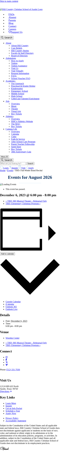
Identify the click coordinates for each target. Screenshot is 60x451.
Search (8, 37)
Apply (31, 168)
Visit (23, 168)
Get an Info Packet (14, 408)
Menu (3, 157)
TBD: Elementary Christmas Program (23, 203)
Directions (5, 391)
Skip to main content (9, 1)
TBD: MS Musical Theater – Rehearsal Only (26, 201)
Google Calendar (13, 301)
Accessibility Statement (16, 421)
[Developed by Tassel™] (4, 449)
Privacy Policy (12, 418)
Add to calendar (7, 254)
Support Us (16, 32)
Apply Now (11, 413)
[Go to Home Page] (21, 9)
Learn (6, 168)
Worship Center (12, 338)
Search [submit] (30, 164)
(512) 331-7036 (13, 369)
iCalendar (10, 304)
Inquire (14, 168)
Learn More (11, 403)
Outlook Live (11, 309)
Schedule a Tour (13, 411)
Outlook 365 (11, 306)
